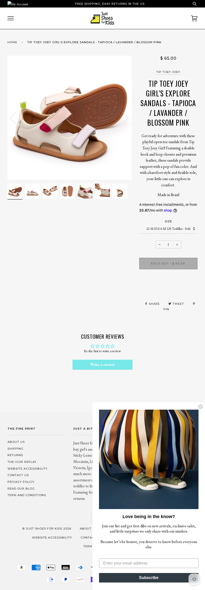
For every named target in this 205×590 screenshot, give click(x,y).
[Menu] (11, 18)
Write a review (102, 364)
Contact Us (18, 475)
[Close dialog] (200, 406)
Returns (15, 455)
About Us (16, 442)
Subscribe (148, 578)
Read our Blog (21, 488)
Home (12, 42)
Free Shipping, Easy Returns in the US (109, 3)
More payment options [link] (168, 290)
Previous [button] (16, 118)
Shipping (16, 448)
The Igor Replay (22, 462)
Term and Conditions (27, 495)
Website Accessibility (28, 468)
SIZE (168, 221)
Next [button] (123, 118)
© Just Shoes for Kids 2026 (46, 528)
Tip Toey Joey (168, 72)
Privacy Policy (21, 482)
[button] (148, 459)
